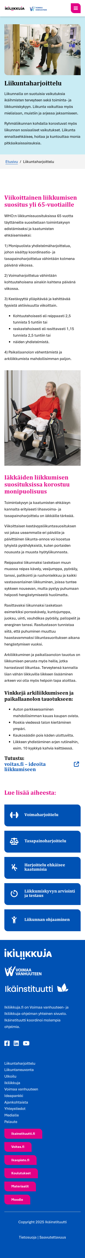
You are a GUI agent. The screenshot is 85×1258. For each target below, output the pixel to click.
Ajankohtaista (16, 1102)
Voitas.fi (17, 1146)
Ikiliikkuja (12, 1082)
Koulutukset (21, 1173)
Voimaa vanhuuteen (21, 1089)
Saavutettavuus (52, 1237)
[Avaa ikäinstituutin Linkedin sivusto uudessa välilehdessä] (16, 1043)
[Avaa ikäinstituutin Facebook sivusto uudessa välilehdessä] (7, 1043)
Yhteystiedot (15, 1108)
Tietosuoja (28, 1237)
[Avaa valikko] (76, 8)
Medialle (11, 1115)
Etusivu (11, 161)
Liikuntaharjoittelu (19, 1063)
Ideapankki (13, 1095)
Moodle (17, 1199)
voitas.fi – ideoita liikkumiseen (25, 766)
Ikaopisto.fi (20, 1160)
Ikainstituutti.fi (23, 1133)
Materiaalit (20, 1186)
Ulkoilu (10, 1076)
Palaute (10, 1121)
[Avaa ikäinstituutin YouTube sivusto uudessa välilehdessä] (26, 1043)
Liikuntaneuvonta (19, 1069)
